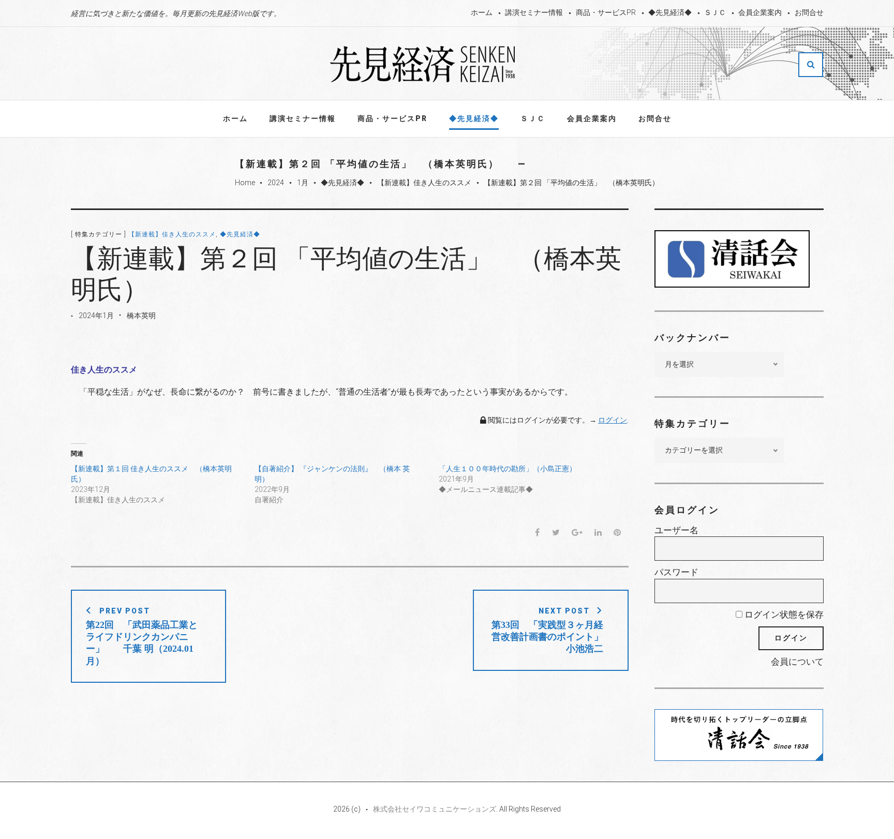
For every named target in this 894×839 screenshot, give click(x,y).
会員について (797, 661)
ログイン (612, 420)
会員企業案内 (760, 12)
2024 (275, 182)
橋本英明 (141, 315)
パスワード (676, 572)
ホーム (482, 12)
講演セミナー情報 (534, 12)
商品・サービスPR (606, 12)
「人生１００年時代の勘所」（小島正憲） (507, 469)
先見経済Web (423, 64)
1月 (302, 182)
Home (245, 182)
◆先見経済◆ (670, 12)
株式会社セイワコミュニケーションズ (434, 809)
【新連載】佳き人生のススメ (424, 182)
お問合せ (809, 12)
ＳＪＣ (715, 12)
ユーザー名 (676, 530)
